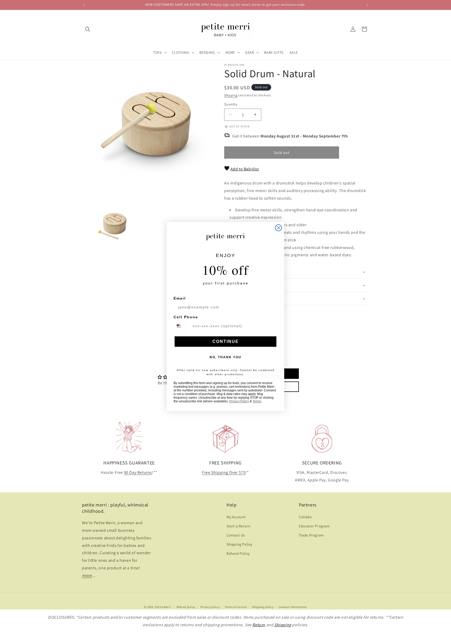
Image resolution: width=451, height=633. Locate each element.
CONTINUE (225, 341)
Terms (257, 401)
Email (180, 298)
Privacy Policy (239, 401)
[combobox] (182, 326)
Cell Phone (186, 317)
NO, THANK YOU (225, 357)
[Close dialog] (278, 228)
